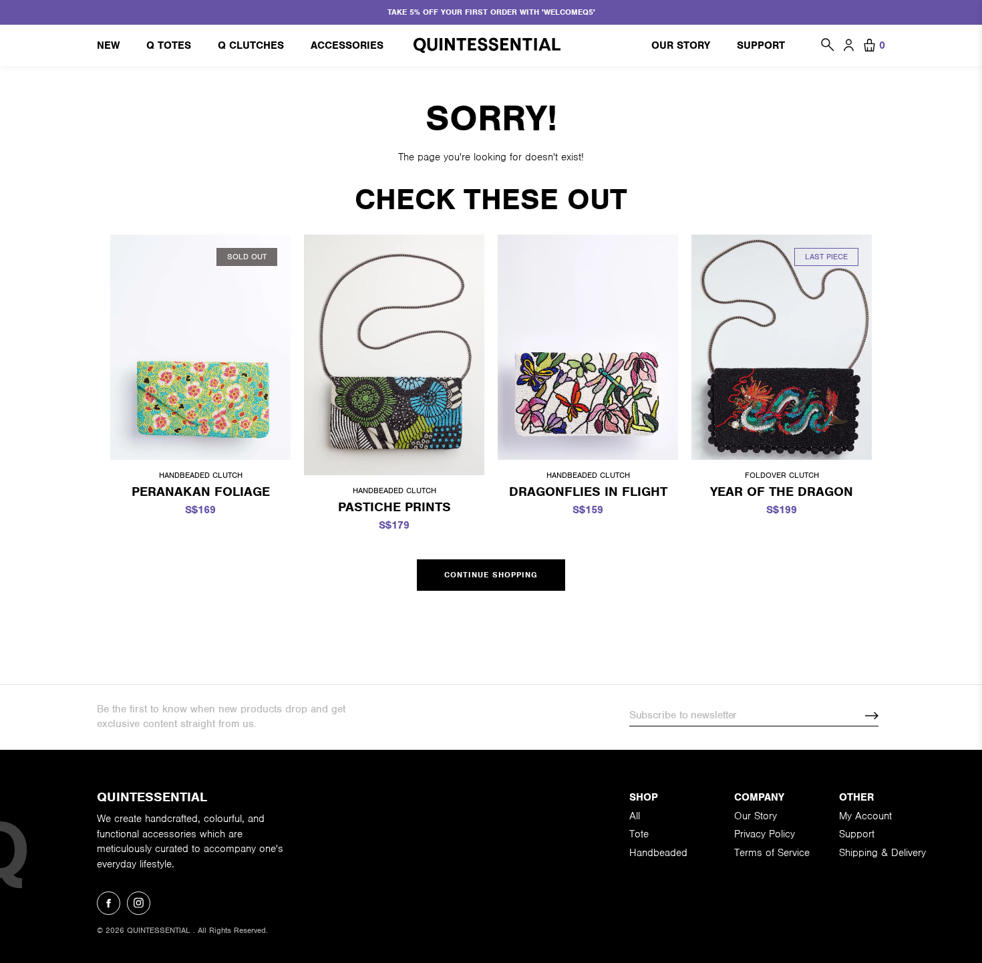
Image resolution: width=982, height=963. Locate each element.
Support (761, 45)
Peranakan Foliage (201, 491)
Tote (639, 834)
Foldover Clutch (782, 475)
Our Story (755, 816)
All (634, 816)
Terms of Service (772, 852)
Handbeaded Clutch (200, 475)
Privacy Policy (764, 834)
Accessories (347, 45)
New (108, 45)
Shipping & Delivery (882, 852)
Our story (680, 45)
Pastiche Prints (394, 507)
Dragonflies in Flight (588, 491)
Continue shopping (491, 574)
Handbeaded (658, 852)
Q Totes (168, 45)
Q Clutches (251, 45)
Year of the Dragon (781, 491)
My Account (865, 816)
